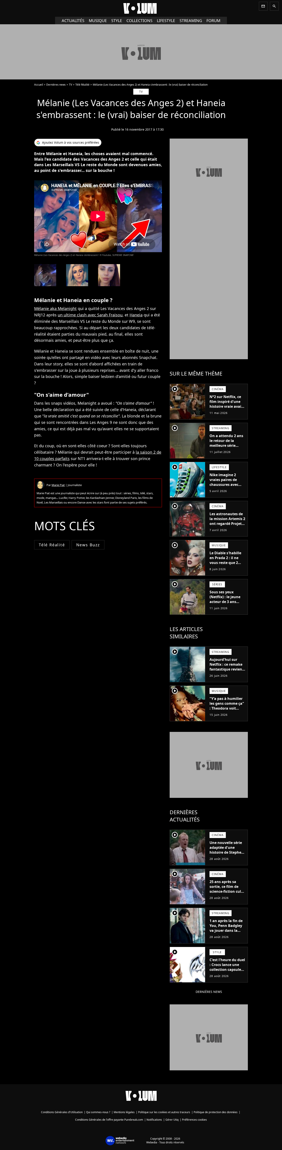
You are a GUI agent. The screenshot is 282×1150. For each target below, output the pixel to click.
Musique (98, 20)
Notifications (154, 1120)
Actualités (73, 20)
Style (116, 20)
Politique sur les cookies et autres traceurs (164, 1112)
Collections (139, 20)
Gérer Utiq (171, 1120)
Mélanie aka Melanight (55, 308)
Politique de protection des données (215, 1112)
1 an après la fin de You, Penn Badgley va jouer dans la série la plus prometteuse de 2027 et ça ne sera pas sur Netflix (226, 935)
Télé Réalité (82, 84)
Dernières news (56, 84)
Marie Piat (58, 485)
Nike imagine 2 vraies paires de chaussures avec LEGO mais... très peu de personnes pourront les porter (226, 487)
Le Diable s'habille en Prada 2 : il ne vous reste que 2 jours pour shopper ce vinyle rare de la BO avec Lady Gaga (226, 565)
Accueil (38, 84)
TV (70, 84)
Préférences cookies (194, 1120)
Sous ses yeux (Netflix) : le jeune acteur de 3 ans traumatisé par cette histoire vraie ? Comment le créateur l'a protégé (227, 607)
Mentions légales (124, 1112)
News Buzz (88, 544)
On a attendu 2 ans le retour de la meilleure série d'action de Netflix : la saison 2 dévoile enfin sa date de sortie (226, 450)
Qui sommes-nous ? (98, 1112)
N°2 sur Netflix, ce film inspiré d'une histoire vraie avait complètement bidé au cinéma (227, 406)
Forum (213, 20)
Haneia (136, 315)
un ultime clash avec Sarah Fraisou (90, 315)
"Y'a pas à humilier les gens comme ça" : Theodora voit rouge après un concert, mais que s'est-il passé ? (227, 710)
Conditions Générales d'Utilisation (62, 1112)
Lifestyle (166, 20)
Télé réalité (52, 544)
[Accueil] (141, 8)
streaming (191, 20)
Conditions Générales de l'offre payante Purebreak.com (109, 1120)
